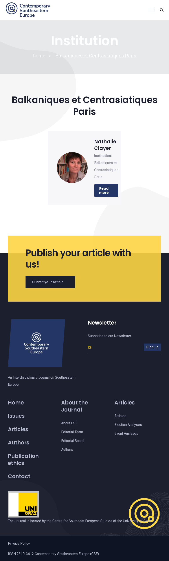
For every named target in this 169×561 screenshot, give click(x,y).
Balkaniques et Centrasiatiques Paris (106, 170)
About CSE (69, 423)
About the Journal (74, 406)
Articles (18, 429)
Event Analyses (126, 433)
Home (16, 402)
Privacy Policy (19, 543)
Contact (19, 476)
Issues (16, 415)
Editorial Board (72, 441)
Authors (18, 442)
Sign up (152, 347)
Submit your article (48, 282)
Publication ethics (23, 459)
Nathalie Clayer (105, 145)
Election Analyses (128, 425)
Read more (104, 190)
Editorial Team (72, 432)
